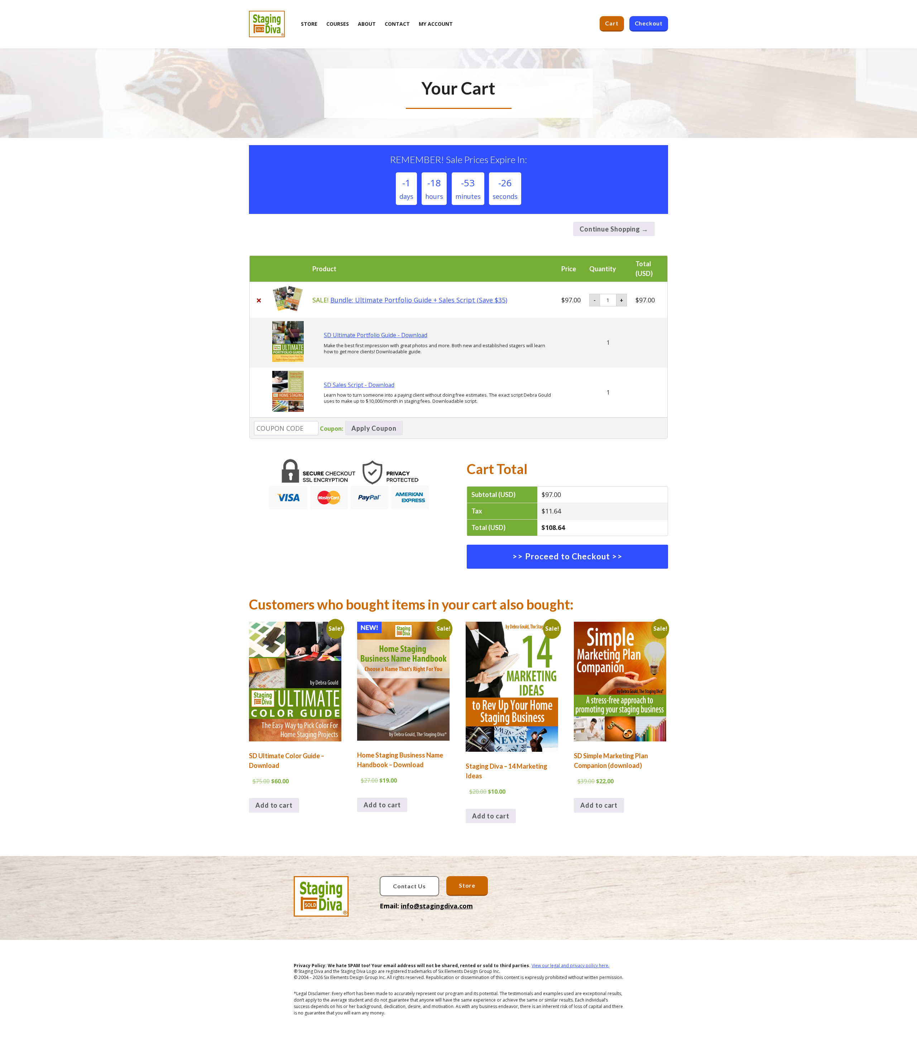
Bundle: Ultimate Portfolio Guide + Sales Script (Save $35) (418, 300)
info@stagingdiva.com (437, 906)
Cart (611, 23)
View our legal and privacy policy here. (570, 965)
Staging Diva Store (267, 24)
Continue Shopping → (614, 229)
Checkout (649, 23)
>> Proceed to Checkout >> (567, 556)
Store (467, 885)
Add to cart (274, 805)
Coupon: (331, 429)
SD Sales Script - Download (359, 385)
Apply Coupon (374, 428)
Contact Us (409, 886)
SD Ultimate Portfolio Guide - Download (375, 335)
